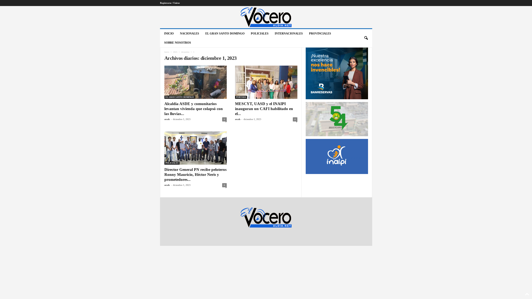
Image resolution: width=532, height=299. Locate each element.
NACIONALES (189, 33)
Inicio (169, 33)
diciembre (185, 52)
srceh (167, 119)
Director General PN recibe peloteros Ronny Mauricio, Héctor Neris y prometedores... (195, 174)
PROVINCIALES (320, 33)
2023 (175, 52)
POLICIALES (259, 33)
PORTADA (241, 97)
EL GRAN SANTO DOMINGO (225, 33)
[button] (366, 38)
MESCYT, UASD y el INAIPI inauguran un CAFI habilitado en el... (264, 109)
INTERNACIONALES (289, 33)
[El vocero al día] (266, 17)
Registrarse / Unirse (170, 3)
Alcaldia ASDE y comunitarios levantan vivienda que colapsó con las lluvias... (193, 109)
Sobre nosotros (177, 42)
